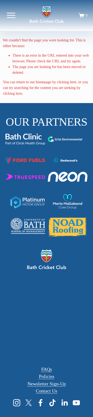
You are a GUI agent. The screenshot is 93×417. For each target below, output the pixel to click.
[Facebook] (40, 403)
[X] (28, 403)
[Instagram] (17, 403)
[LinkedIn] (64, 403)
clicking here (66, 82)
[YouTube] (76, 403)
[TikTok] (52, 403)
